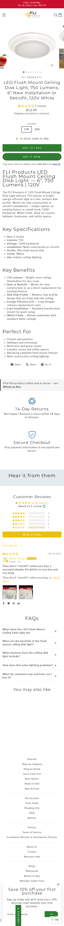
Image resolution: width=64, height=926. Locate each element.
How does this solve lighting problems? (30, 665)
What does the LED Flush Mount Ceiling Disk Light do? (30, 631)
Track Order (32, 803)
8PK (37, 129)
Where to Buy (12, 386)
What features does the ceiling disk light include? (30, 654)
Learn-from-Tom (32, 773)
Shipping (19, 113)
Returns (32, 817)
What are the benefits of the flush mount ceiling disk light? (30, 643)
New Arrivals (32, 788)
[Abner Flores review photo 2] (26, 592)
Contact (32, 851)
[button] (26, 105)
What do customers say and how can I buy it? (30, 676)
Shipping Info (32, 808)
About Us (32, 846)
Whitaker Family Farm (32, 880)
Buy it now (32, 157)
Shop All (32, 759)
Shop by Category (32, 764)
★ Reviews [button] (18, 915)
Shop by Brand (32, 769)
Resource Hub (32, 856)
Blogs (32, 866)
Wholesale (32, 871)
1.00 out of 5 (40, 502)
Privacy (32, 827)
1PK (26, 129)
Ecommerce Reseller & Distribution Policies (32, 837)
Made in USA (32, 783)
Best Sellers (32, 778)
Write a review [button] (32, 534)
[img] (10, 553)
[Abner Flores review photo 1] (10, 592)
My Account (32, 798)
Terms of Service (32, 832)
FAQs (32, 812)
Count (32, 124)
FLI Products (32, 77)
